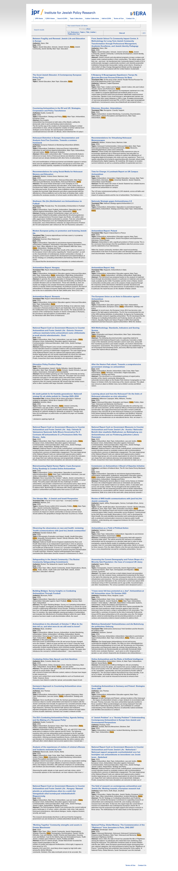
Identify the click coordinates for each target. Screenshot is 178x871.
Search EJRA (62, 18)
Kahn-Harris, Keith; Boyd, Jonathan (111, 791)
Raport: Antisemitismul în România (57, 299)
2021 (39, 693)
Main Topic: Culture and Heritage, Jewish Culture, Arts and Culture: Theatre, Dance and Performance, (117, 88)
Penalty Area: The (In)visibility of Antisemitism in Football (65, 206)
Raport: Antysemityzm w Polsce (115, 233)
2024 (39, 147)
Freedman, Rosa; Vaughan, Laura (111, 595)
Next (88, 29)
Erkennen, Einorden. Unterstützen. (106, 108)
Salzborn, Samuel (105, 530)
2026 (98, 50)
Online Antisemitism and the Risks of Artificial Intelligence (117, 659)
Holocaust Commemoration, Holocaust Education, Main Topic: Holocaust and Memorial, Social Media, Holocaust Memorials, (57, 181)
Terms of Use (119, 18)
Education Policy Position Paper (47, 364)
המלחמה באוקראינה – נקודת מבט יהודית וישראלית (61, 501)
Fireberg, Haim (104, 725)
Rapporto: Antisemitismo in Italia (115, 270)
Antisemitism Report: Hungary (46, 268)
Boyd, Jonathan (46, 629)
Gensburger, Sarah (106, 830)
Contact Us (130, 18)
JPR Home (39, 18)
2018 (39, 566)
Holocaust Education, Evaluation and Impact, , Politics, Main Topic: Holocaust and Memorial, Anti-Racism (117, 403)
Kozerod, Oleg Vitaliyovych (50, 239)
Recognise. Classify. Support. (114, 110)
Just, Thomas (45, 691)
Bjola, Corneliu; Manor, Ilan (50, 661)
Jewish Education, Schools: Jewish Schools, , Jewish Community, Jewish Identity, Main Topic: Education (56, 48)
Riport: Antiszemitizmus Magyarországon (59, 270)
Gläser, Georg (104, 301)
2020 (39, 663)
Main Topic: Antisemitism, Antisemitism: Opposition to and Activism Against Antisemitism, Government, (117, 535)
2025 (39, 45)
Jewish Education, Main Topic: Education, (55, 81)
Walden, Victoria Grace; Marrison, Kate (113, 142)
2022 (98, 532)
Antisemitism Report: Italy (103, 268)
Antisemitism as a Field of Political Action (109, 528)
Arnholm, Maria (46, 402)
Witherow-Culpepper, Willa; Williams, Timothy (115, 399)
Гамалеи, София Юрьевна (109, 83)
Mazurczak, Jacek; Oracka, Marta (52, 752)
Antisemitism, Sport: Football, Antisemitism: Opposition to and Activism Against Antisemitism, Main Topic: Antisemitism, (57, 210)
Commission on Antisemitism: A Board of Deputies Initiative (118, 466)
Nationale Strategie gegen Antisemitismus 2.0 (111, 201)
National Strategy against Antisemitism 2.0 (118, 203)
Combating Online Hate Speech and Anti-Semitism (55, 659)
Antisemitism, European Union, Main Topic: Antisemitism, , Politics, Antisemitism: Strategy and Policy (58, 727)
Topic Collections (76, 18)
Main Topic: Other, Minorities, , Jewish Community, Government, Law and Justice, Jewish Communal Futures (55, 407)
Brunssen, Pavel (46, 595)
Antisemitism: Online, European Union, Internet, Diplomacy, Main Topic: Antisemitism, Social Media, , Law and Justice (58, 666)
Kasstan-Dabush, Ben (48, 533)
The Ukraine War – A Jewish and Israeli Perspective (55, 499)
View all (122, 33)
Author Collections (92, 18)
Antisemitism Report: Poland (104, 231)
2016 (98, 831)
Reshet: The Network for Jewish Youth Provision (58, 564)
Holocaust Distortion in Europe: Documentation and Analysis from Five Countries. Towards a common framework (56, 140)
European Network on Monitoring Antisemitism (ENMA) (60, 145)
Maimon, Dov (45, 502)
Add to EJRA (106, 18)
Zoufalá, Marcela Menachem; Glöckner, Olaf (114, 727)
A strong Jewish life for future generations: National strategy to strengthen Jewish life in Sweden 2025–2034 (57, 399)
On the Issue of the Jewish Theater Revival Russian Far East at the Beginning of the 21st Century (117, 80)
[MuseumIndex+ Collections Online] (63, 14)
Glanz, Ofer (45, 43)
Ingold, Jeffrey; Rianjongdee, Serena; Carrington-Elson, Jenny (121, 503)
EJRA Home (50, 18)
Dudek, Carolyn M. (47, 113)
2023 (39, 115)
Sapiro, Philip (104, 564)
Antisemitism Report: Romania (46, 297)
